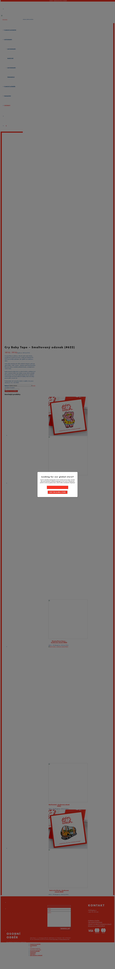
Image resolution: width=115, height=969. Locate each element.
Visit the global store (57, 492)
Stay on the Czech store (57, 487)
